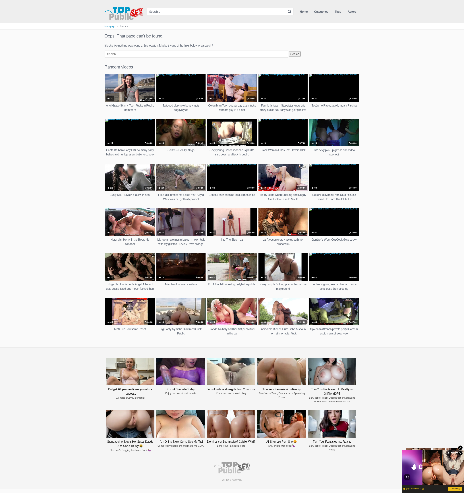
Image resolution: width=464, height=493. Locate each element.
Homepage (109, 26)
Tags (338, 11)
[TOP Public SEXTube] (124, 11)
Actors (352, 11)
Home (304, 11)
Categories (321, 11)
